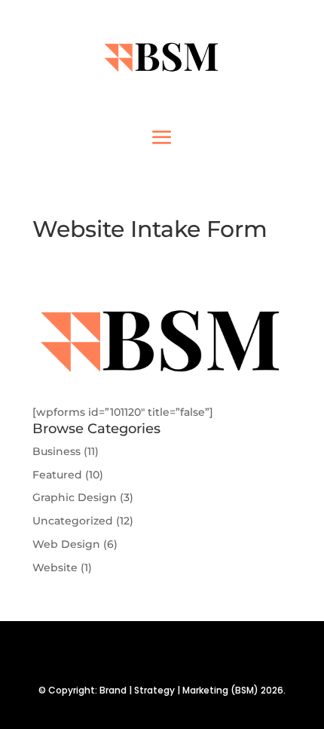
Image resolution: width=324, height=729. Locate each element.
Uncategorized (72, 521)
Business (56, 451)
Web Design (66, 544)
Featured (57, 474)
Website (55, 567)
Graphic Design (74, 497)
